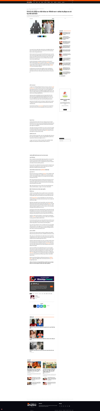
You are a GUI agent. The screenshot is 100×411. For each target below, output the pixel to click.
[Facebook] (68, 0)
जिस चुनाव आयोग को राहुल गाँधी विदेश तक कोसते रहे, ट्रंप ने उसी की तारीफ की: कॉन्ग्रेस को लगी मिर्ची (36, 383)
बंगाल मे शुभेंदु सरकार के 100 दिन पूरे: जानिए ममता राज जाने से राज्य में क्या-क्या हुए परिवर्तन (52, 383)
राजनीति (49, 293)
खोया (38, 62)
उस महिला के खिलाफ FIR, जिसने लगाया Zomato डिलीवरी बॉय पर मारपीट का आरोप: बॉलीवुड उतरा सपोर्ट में (42, 339)
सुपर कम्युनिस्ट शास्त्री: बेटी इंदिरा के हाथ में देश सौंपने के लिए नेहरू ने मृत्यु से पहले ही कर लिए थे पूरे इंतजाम (42, 351)
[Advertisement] (42, 148)
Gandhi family (36, 293)
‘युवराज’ (51, 258)
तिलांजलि (48, 62)
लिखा (49, 203)
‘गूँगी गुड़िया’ (44, 173)
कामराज (34, 216)
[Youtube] (72, 0)
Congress (33, 293)
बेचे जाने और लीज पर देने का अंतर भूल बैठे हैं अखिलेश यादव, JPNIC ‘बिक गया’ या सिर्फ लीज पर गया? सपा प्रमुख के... (34, 370)
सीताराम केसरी (48, 243)
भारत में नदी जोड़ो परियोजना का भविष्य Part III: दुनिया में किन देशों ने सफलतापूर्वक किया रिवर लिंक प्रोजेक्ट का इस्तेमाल (67, 73)
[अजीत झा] (32, 297)
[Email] (43, 36)
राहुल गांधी (51, 293)
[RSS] (70, 0)
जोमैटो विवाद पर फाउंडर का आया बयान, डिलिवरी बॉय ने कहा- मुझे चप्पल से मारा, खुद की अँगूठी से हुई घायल (42, 327)
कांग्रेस (44, 293)
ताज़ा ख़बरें (61, 30)
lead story (40, 293)
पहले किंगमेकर (43, 169)
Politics (42, 293)
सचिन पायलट (31, 252)
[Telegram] (42, 36)
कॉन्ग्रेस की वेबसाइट (34, 197)
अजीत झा (53, 18)
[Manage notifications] (1, 409)
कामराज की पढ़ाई (40, 105)
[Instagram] (69, 0)
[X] (71, 0)
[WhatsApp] (71, 0)
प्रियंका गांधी (47, 293)
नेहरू (47, 130)
